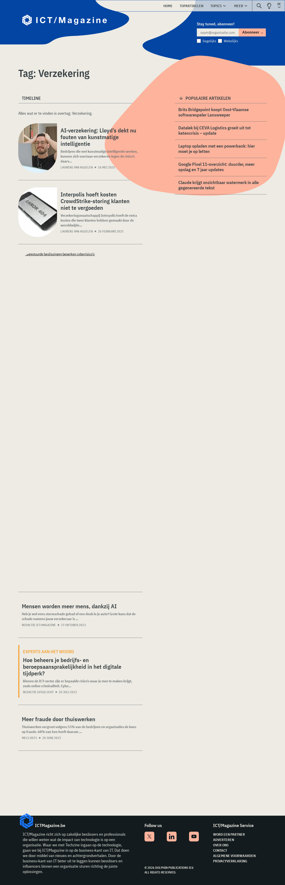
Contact (220, 850)
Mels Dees (29, 738)
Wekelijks (231, 41)
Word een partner (229, 834)
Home (168, 6)
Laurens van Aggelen (77, 167)
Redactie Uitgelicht (38, 692)
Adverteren (223, 839)
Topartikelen (191, 6)
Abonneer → (253, 32)
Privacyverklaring (230, 861)
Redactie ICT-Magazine (39, 625)
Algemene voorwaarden (234, 855)
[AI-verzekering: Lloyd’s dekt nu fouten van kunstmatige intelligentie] (37, 148)
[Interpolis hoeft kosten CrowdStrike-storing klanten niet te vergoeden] (37, 212)
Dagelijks (209, 41)
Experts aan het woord (48, 652)
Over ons (221, 845)
